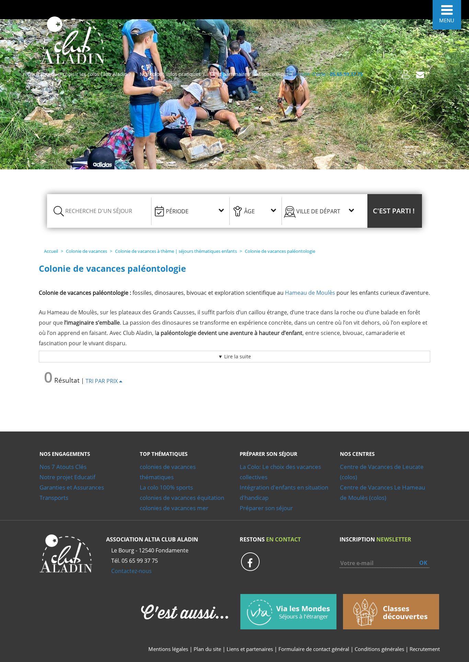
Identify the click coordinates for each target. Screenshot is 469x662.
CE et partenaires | (232, 74)
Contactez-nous (131, 571)
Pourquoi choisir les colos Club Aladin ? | (88, 74)
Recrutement (425, 649)
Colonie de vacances (86, 251)
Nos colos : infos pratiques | (172, 74)
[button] (394, 211)
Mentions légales (168, 649)
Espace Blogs (273, 74)
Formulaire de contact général (313, 649)
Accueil (51, 251)
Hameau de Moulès (310, 292)
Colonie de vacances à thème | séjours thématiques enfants (176, 251)
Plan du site (207, 649)
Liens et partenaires (250, 649)
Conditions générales (379, 649)
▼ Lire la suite (234, 356)
